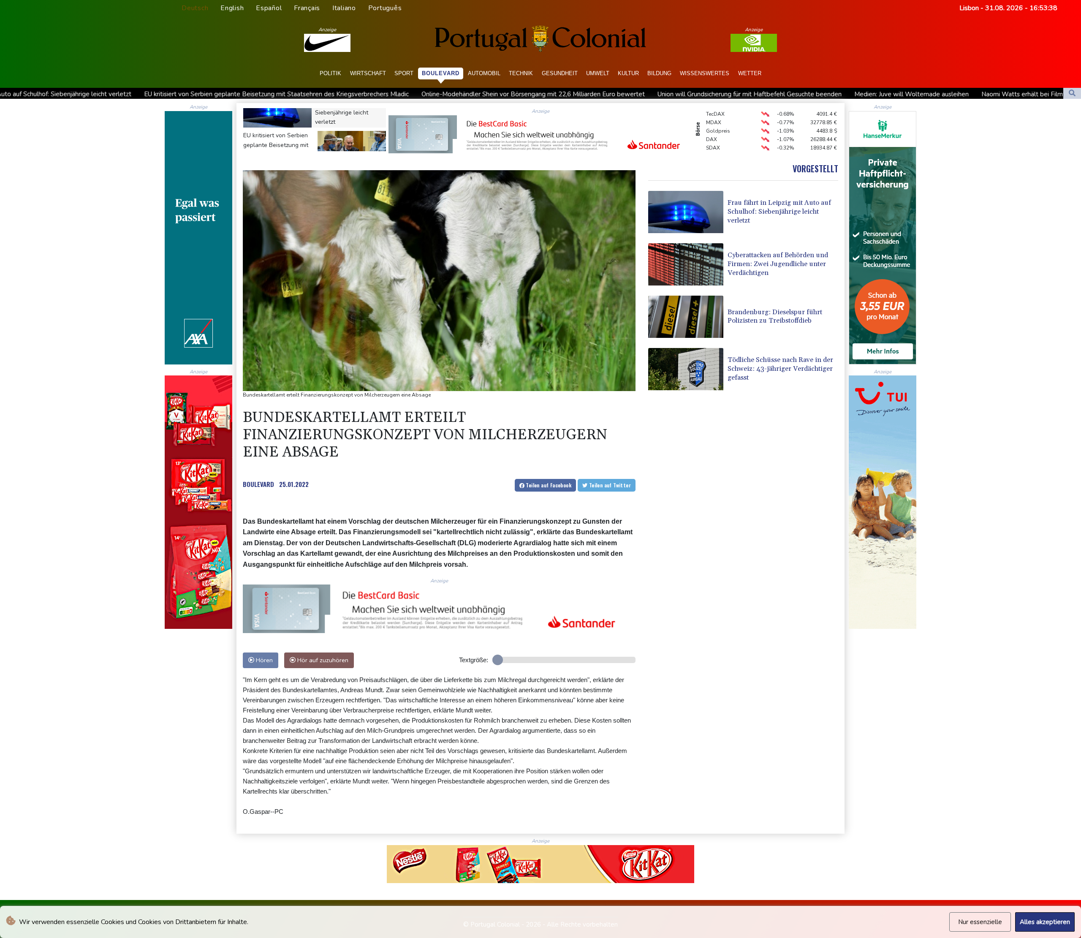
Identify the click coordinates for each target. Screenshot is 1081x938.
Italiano (344, 8)
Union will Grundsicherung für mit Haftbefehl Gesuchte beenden (600, 94)
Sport (403, 73)
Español (269, 8)
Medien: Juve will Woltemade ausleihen (762, 94)
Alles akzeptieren (1045, 922)
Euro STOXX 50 (724, 144)
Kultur (628, 73)
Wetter (749, 73)
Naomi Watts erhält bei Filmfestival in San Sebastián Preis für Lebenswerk (939, 94)
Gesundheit (560, 73)
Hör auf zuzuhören (322, 660)
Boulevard (440, 73)
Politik (330, 73)
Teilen (547, 485)
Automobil (484, 73)
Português (385, 8)
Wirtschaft (368, 73)
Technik (521, 73)
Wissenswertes (704, 73)
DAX (711, 118)
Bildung (659, 73)
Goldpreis (718, 110)
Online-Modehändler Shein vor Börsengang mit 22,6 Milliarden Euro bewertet (384, 94)
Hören (263, 660)
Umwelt (597, 73)
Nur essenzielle (980, 922)
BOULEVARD (258, 484)
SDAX (713, 127)
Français (307, 8)
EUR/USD (717, 135)
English (232, 8)
